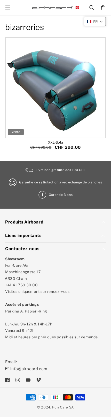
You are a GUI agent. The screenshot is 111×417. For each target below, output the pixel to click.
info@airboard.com (28, 369)
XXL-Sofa (55, 142)
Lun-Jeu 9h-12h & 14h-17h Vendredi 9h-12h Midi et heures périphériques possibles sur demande (51, 324)
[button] (92, 7)
